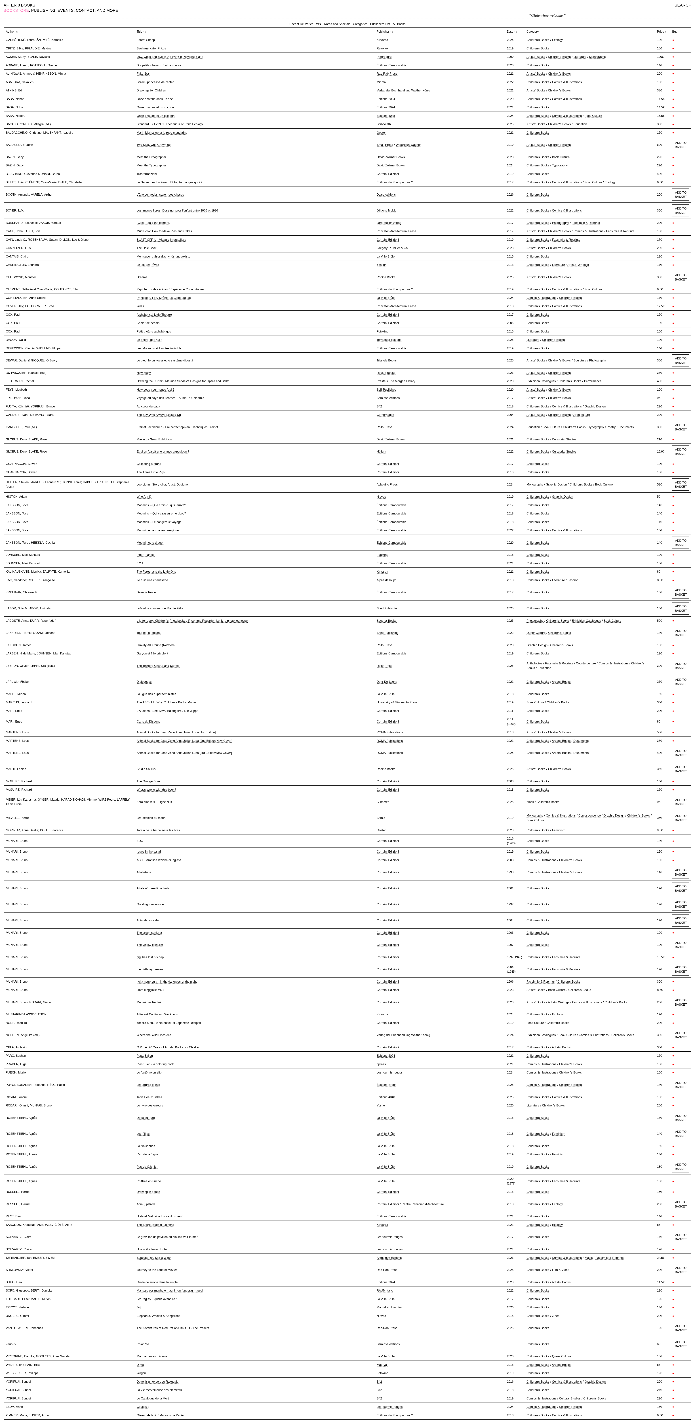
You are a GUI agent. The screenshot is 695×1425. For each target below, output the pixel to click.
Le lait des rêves (148, 265)
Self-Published (386, 389)
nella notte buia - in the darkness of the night (167, 981)
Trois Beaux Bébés (149, 1097)
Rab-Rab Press (387, 73)
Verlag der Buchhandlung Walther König (403, 90)
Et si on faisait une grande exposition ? (163, 451)
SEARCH (683, 5)
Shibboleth (384, 124)
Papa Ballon (145, 1055)
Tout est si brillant (149, 633)
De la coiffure (146, 1118)
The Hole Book (147, 248)
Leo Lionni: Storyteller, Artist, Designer (163, 484)
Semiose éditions (388, 398)
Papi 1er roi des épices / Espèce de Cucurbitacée (170, 289)
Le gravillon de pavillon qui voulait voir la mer (167, 1237)
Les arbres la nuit (148, 1085)
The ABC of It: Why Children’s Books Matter (166, 702)
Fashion (573, 580)
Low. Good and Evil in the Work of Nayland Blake (170, 56)
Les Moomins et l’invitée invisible (159, 348)
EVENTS (66, 10)
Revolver (383, 48)
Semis (381, 818)
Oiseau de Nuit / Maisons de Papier (161, 1415)
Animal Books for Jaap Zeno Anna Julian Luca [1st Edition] (176, 732)
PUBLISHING (43, 10)
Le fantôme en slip (149, 1072)
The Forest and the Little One (156, 571)
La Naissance (146, 1146)
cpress (381, 1064)
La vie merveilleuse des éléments (159, 1390)
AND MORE (107, 10)
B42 (379, 406)
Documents (626, 427)
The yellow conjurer (150, 945)
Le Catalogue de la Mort (153, 1398)
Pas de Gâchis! (147, 1166)
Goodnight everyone (150, 904)
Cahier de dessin (148, 323)
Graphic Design (595, 406)
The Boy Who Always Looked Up (159, 415)
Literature (580, 56)
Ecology (557, 40)
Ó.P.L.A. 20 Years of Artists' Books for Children (168, 1047)
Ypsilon (381, 265)
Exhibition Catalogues (541, 381)
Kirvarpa (382, 40)
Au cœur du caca (148, 406)
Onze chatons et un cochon (155, 107)
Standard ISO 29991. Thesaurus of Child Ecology (170, 124)
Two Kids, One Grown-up (153, 145)
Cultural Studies (570, 1398)
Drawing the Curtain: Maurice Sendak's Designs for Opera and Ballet (183, 381)
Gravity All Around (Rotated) (156, 645)
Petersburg (384, 56)
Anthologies (534, 663)
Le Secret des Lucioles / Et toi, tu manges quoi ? (169, 182)
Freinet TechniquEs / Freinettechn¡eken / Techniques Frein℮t (177, 427)
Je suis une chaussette (152, 580)
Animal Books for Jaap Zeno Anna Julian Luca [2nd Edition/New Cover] (184, 740)
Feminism (558, 830)
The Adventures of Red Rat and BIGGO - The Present (173, 1328)
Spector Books (387, 620)
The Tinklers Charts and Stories (158, 665)
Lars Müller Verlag (389, 223)
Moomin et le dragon (150, 542)
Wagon (141, 1373)
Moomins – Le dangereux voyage (159, 522)
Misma (381, 82)
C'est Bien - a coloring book (155, 1064)
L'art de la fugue (147, 1154)
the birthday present (150, 969)
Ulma (140, 1365)
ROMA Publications (390, 732)
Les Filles (143, 1133)
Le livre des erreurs (150, 1105)
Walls (140, 306)
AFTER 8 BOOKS (19, 5)
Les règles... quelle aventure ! (157, 1299)
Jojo (139, 1307)
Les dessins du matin (151, 818)
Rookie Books (386, 277)
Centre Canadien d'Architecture (423, 1204)
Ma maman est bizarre (152, 1356)
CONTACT (85, 10)
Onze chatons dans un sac (155, 99)
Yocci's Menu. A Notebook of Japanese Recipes (169, 1023)
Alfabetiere (144, 872)
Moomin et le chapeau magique (158, 530)
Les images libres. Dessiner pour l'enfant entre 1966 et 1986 (177, 210)
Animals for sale (148, 920)
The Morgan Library (402, 381)
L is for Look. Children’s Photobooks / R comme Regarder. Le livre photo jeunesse (192, 620)
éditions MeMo (386, 210)
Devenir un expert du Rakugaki (157, 1381)
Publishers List (380, 24)
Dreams (142, 277)
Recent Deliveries (301, 24)
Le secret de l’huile (149, 340)
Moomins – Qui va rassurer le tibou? (161, 513)
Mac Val (382, 1365)
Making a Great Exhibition (154, 439)
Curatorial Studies (564, 439)
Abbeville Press (387, 484)
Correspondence (589, 815)
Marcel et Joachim (389, 1307)
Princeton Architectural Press (396, 231)
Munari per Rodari (149, 1002)
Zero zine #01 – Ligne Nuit (154, 802)
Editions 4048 (386, 116)
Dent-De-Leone (387, 681)
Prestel (381, 381)
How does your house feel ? (155, 389)
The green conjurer (149, 932)
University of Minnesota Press (397, 702)
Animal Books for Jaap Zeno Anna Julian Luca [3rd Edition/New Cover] (184, 753)
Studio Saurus (146, 769)
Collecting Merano (149, 464)
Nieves (381, 496)
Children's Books (537, 40)
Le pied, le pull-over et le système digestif (165, 360)
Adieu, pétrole (146, 1204)
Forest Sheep (146, 40)
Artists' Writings (578, 265)
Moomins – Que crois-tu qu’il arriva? (161, 505)
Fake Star (143, 73)
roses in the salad (149, 851)
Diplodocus (144, 681)
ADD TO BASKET (681, 145)
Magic (589, 1257)
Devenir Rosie (146, 592)
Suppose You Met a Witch (154, 1257)
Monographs (597, 56)
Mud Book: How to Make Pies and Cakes (164, 231)
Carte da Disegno (148, 721)
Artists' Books (535, 56)
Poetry (611, 427)
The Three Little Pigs (151, 472)
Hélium (381, 451)
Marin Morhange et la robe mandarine (162, 132)
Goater (381, 132)
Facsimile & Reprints (586, 223)
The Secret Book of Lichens (155, 1225)
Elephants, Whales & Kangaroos (158, 1316)
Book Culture (561, 157)
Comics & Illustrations (567, 82)
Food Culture (593, 116)
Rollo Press (384, 427)
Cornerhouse (385, 415)
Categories (360, 24)
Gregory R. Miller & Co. (392, 248)
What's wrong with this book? (156, 789)
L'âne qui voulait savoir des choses (160, 194)
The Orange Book (148, 781)
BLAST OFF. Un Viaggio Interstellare (161, 239)
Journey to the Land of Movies (157, 1270)
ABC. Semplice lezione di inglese (159, 860)
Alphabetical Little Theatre (154, 314)
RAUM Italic (385, 1290)
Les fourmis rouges (390, 1072)
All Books (399, 24)
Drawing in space (148, 1192)
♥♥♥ (318, 24)
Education (580, 124)
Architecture (581, 415)
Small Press (385, 145)
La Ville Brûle (386, 256)
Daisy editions (386, 194)
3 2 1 (140, 563)
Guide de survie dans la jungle (157, 1282)
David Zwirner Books (391, 157)
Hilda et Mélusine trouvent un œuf (159, 1216)
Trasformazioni (147, 174)
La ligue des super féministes (156, 694)
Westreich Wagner (408, 145)
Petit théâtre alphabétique (154, 331)
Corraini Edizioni (388, 174)
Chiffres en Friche (149, 1181)
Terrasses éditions (389, 340)
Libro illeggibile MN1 (150, 990)
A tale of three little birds (153, 888)
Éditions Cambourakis (391, 65)
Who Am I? (144, 496)
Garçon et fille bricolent (152, 653)
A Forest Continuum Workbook (157, 1014)
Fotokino (382, 331)
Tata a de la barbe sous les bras (158, 830)
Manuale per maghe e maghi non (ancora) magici (170, 1290)
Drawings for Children (151, 90)
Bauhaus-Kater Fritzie (151, 48)
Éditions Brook (386, 1085)
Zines (530, 802)
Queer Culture (536, 633)
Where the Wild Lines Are (154, 1035)
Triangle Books (387, 360)
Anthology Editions (389, 1257)
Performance (592, 381)
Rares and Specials (337, 24)
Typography (560, 165)
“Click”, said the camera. (153, 223)
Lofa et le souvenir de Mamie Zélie (160, 608)
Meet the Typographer (151, 165)
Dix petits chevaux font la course (159, 65)
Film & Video (560, 1270)
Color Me (143, 1344)
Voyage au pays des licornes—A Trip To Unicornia (170, 398)
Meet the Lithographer (151, 157)
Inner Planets (146, 554)
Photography (560, 223)
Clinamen (383, 802)
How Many (144, 372)
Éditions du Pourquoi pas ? (395, 182)
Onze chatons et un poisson (155, 116)
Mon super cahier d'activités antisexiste (163, 256)
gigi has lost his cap (150, 957)
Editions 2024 (386, 99)
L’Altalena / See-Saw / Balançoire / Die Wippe (167, 711)
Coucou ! (143, 1407)
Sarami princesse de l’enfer (155, 82)
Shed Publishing (387, 608)
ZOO (140, 841)
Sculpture (580, 360)
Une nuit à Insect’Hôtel (152, 1249)
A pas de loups (387, 580)
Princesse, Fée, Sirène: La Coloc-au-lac (164, 298)
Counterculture (586, 663)
